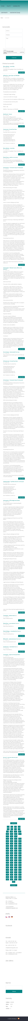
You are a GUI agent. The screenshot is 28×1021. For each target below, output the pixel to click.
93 (13, 881)
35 (15, 846)
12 (19, 831)
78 (11, 872)
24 (19, 838)
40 (19, 848)
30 (11, 843)
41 (7, 850)
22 (11, 838)
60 (19, 860)
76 (19, 869)
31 (15, 843)
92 (19, 879)
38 (11, 848)
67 (15, 865)
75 (15, 869)
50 (11, 855)
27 (15, 841)
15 (15, 834)
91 (15, 879)
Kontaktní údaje (15, 12)
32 (19, 843)
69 (7, 867)
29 (7, 843)
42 (11, 850)
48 (19, 853)
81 (7, 874)
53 (7, 857)
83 (15, 874)
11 (15, 831)
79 (15, 872)
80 (19, 872)
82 (11, 874)
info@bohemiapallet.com (12, 908)
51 (15, 855)
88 (19, 877)
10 (11, 831)
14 (11, 834)
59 (15, 860)
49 (7, 855)
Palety (9, 6)
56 (19, 857)
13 (7, 834)
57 (7, 860)
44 (19, 850)
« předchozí (13, 823)
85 (7, 877)
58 (11, 860)
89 (7, 879)
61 (7, 862)
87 (15, 877)
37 (7, 848)
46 (11, 853)
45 (7, 853)
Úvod (2, 6)
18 (11, 836)
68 (19, 865)
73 (7, 869)
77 (7, 872)
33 (7, 846)
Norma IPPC (16, 6)
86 (11, 877)
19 (15, 836)
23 (15, 838)
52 (19, 855)
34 (11, 846)
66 (11, 865)
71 (15, 867)
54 (11, 857)
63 (15, 862)
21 (7, 838)
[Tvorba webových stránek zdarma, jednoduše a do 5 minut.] (19, 1018)
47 (15, 853)
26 (11, 841)
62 (11, 862)
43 (15, 850)
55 (15, 857)
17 (7, 836)
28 (19, 841)
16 (19, 834)
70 (11, 867)
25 (7, 841)
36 (19, 846)
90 (11, 879)
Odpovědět (21, 72)
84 (19, 874)
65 (7, 865)
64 (19, 862)
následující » (13, 885)
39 (15, 848)
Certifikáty (4, 12)
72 (19, 867)
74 (11, 869)
